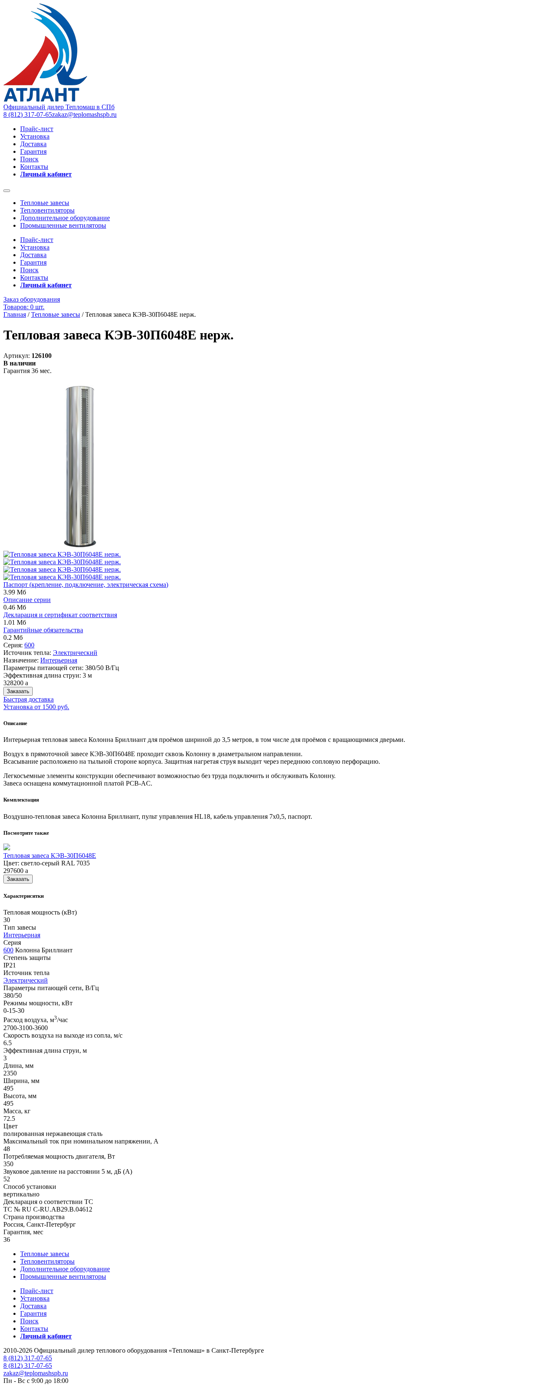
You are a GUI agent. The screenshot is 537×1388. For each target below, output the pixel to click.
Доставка (33, 143)
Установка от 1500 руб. (36, 706)
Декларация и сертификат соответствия (60, 614)
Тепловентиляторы (47, 210)
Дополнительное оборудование (65, 217)
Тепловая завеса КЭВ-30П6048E (49, 855)
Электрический (75, 652)
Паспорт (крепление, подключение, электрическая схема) (85, 584)
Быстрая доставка (28, 699)
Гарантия (33, 151)
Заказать (18, 691)
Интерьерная (58, 660)
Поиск (29, 159)
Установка (35, 136)
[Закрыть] (6, 190)
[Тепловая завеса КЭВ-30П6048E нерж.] (80, 546)
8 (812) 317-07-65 (27, 114)
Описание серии (27, 599)
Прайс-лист (36, 128)
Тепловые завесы (44, 202)
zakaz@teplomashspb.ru (84, 114)
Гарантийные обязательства (43, 630)
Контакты (34, 166)
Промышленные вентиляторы (63, 225)
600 (29, 645)
